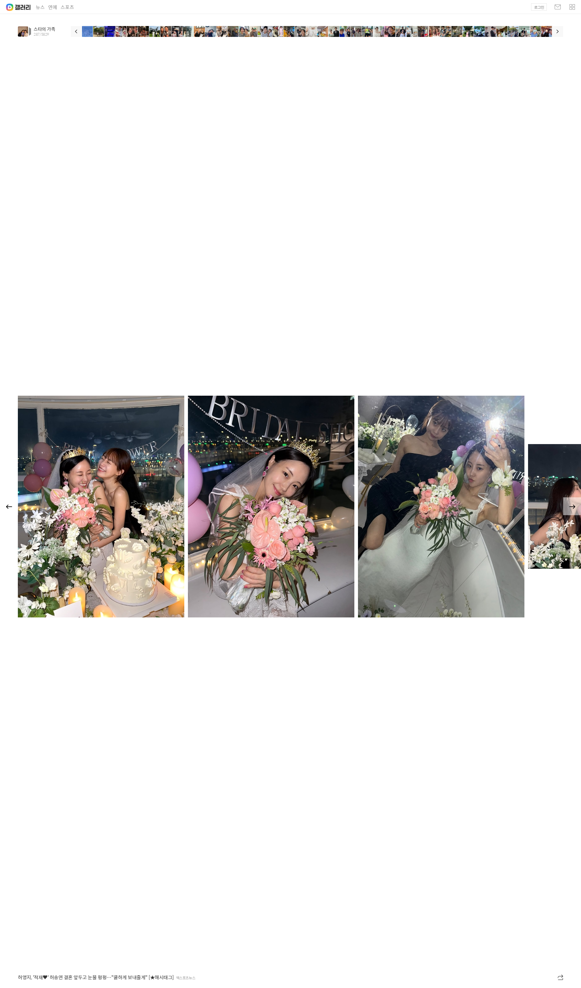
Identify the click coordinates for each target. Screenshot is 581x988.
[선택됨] (87, 31)
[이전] (76, 31)
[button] (572, 7)
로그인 (539, 7)
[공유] (561, 977)
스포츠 (67, 7)
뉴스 (40, 7)
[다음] (557, 31)
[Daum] (6, 5)
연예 (52, 7)
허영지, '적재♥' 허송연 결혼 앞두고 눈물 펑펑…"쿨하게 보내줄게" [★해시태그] (96, 977)
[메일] (557, 7)
